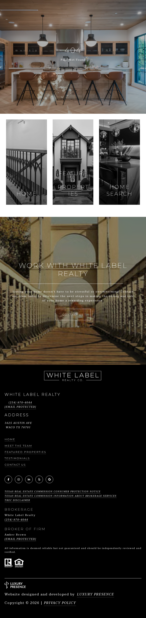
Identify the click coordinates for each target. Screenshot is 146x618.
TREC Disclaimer (17, 500)
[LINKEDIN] (29, 479)
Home (10, 439)
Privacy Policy (60, 603)
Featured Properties (25, 452)
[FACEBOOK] (8, 479)
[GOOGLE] (49, 479)
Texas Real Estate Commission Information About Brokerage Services (61, 496)
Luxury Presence (95, 594)
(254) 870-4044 (20, 402)
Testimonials (17, 458)
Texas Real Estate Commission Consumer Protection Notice (53, 491)
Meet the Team (18, 445)
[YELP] (39, 479)
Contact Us (15, 464)
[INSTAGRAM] (18, 479)
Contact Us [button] (73, 314)
